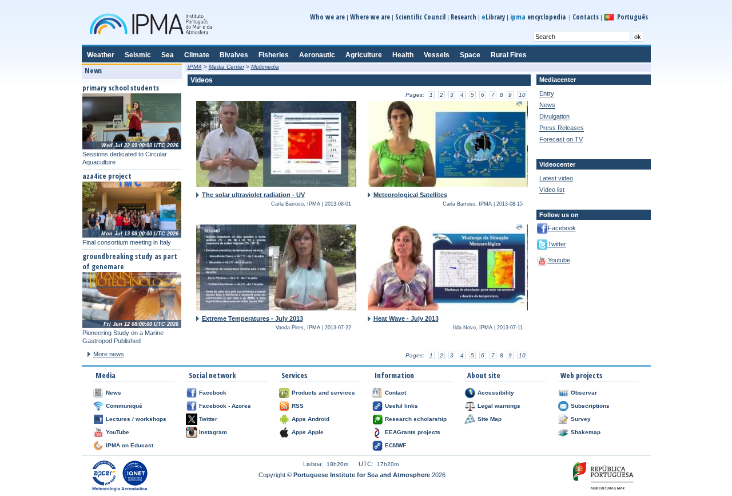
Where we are (370, 17)
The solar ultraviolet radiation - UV (253, 194)
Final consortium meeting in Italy (126, 242)
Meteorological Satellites (410, 194)
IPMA (195, 67)
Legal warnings (499, 406)
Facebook (562, 228)
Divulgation (554, 116)
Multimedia (265, 67)
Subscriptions (590, 406)
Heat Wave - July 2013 (406, 318)
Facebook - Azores (225, 406)
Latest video (556, 178)
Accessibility (496, 392)
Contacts (585, 17)
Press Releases (561, 127)
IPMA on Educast (129, 445)
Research (463, 17)
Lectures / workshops (136, 419)
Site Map (490, 419)
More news (108, 354)
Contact (395, 392)
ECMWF (395, 445)
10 (522, 95)
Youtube (559, 260)
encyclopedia (538, 17)
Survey (581, 419)
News (547, 104)
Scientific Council (420, 17)
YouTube (117, 432)
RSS (298, 406)
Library (493, 17)
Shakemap (585, 432)
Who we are (327, 17)
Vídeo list (551, 189)
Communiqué (124, 406)
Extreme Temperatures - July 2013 (252, 318)
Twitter (557, 244)
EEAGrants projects (412, 432)
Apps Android (310, 419)
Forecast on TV (561, 139)
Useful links (401, 406)
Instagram (213, 432)
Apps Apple (308, 432)
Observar (584, 392)
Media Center (226, 67)
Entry (546, 93)
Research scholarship (416, 419)
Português (632, 17)
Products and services (323, 392)
